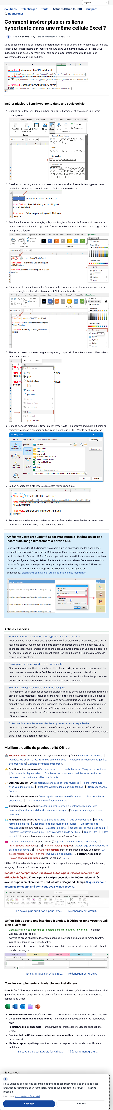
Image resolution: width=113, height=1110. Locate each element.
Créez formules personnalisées (49, 759)
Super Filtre (90, 831)
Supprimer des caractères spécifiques (75, 841)
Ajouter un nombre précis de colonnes (60, 805)
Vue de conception (80, 819)
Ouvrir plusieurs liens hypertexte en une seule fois (36, 664)
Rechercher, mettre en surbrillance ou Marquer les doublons (73, 769)
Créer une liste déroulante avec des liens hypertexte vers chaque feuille (49, 723)
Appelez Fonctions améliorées (45, 763)
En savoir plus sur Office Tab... (44, 973)
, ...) (103, 849)
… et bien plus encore (21, 841)
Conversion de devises (60, 853)
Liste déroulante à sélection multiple (47, 800)
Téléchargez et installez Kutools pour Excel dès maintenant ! (53, 572)
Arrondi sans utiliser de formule (40, 777)
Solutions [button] (10, 9)
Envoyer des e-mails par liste (63, 831)
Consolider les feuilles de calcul (87, 827)
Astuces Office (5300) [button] (67, 9)
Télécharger (29, 9)
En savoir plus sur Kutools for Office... (41, 1051)
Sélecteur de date (56, 827)
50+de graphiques (23, 845)
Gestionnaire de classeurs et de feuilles (54, 823)
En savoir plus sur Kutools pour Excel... (39, 910)
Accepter (29, 1103)
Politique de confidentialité (27, 1096)
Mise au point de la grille (51, 819)
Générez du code (19, 759)
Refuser (81, 1103)
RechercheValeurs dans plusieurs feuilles (60, 786)
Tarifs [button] (44, 9)
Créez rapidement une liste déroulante (60, 796)
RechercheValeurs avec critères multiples (56, 782)
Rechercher (15, 13)
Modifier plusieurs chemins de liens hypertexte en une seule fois (44, 636)
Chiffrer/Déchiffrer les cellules (27, 831)
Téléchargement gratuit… (83, 1051)
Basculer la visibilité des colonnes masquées (44, 810)
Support (91, 9)
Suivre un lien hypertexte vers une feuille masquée (37, 687)
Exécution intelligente (90, 755)
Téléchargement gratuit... (83, 910)
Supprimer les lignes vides (25, 773)
